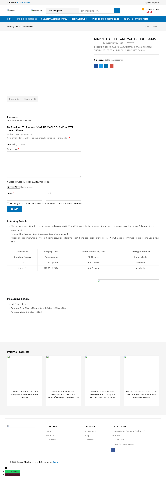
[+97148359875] (6, 471)
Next (155, 26)
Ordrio (55, 462)
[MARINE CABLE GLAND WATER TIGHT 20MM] (96, 66)
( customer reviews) (113, 43)
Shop (87, 435)
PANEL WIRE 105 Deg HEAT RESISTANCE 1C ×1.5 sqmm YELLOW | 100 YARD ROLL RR (102, 394)
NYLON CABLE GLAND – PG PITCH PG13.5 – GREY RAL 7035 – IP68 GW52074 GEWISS (141, 394)
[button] (150, 11)
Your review (13, 149)
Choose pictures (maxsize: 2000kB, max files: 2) (28, 182)
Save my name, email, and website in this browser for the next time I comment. (46, 203)
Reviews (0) (30, 99)
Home (9, 19)
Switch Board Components (105, 19)
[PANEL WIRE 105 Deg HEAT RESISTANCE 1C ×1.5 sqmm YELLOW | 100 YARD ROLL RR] (102, 371)
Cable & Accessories (27, 19)
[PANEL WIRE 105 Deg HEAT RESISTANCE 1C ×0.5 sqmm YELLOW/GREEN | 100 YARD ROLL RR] (63, 371)
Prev (147, 26)
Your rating (13, 144)
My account (90, 431)
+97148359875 (23, 2)
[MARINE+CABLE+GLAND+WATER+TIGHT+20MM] (101, 66)
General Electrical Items (135, 19)
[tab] (14, 99)
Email (49, 193)
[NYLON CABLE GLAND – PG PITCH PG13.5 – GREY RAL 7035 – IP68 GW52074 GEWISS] (141, 371)
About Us (50, 435)
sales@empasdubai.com (125, 444)
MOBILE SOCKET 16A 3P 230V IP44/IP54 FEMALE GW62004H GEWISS (24, 394)
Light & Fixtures (79, 19)
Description (14, 99)
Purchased (90, 439)
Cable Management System (54, 19)
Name (10, 193)
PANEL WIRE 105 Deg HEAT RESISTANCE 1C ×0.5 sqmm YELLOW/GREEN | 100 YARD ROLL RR (63, 394)
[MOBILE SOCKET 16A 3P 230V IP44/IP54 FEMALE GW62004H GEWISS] (24, 371)
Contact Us (51, 439)
